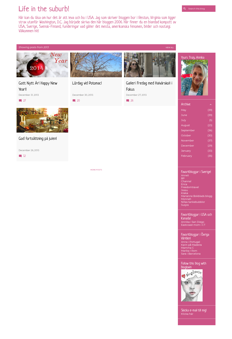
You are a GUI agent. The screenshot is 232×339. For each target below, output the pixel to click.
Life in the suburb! (44, 9)
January (186, 150)
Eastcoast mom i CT (193, 224)
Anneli (185, 175)
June (184, 115)
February (186, 155)
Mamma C (187, 247)
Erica (184, 184)
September (188, 130)
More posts (96, 170)
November (187, 140)
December (187, 145)
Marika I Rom (189, 250)
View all (170, 48)
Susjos (185, 204)
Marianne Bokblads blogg (196, 196)
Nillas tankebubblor (193, 202)
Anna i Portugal (190, 241)
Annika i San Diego (192, 222)
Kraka (184, 193)
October (186, 135)
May (183, 110)
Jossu (184, 190)
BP (183, 178)
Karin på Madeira (191, 244)
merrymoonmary (124, 335)
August (185, 125)
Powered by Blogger (117, 329)
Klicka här (187, 313)
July (183, 120)
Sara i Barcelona (191, 253)
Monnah (186, 199)
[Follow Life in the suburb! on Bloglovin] (192, 300)
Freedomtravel (190, 187)
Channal (186, 181)
